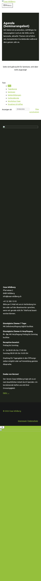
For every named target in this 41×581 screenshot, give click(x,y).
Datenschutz (33, 421)
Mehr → (6, 393)
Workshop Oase (14, 101)
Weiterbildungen (14, 95)
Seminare (11, 92)
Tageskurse (12, 89)
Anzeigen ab (7, 109)
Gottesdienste (13, 98)
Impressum (22, 421)
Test (4, 83)
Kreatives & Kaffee (15, 104)
